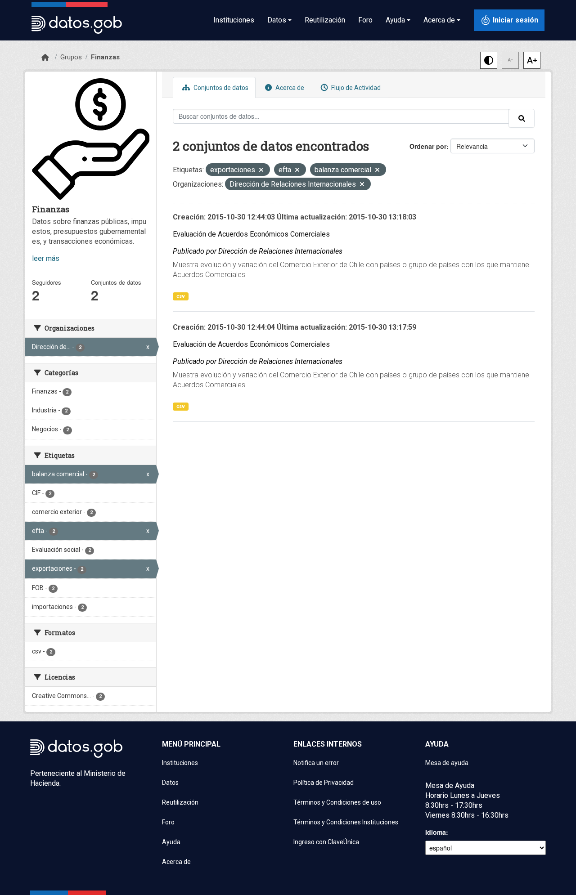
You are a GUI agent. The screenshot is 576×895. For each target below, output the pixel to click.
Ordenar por (428, 146)
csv (180, 296)
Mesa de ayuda (446, 762)
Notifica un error (316, 762)
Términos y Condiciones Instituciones (345, 822)
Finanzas (105, 57)
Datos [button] (276, 20)
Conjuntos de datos (220, 87)
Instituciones (233, 20)
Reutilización (325, 20)
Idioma (435, 832)
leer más (45, 258)
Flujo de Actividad (355, 87)
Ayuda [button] (395, 20)
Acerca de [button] (439, 20)
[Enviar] (521, 118)
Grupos (71, 57)
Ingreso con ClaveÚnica (326, 842)
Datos (170, 782)
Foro (365, 20)
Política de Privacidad (323, 782)
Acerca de (289, 87)
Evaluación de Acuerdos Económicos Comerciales (251, 234)
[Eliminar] (261, 171)
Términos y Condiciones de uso (337, 802)
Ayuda (171, 842)
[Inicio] (45, 58)
